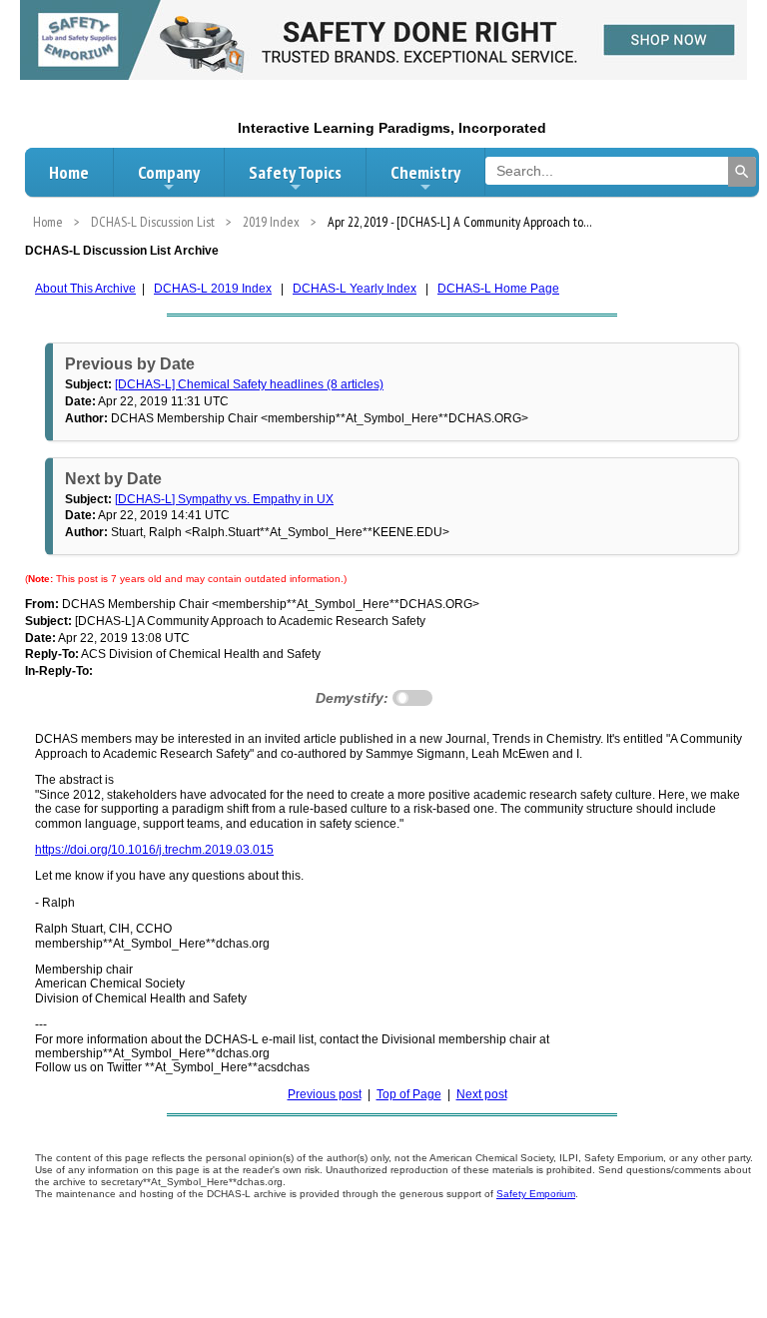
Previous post (325, 1094)
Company (169, 172)
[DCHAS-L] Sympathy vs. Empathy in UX (224, 499)
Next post (481, 1094)
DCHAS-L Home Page (498, 289)
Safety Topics (295, 172)
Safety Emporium (535, 1193)
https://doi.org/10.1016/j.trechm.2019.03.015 (154, 850)
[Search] (742, 172)
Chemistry (425, 172)
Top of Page (409, 1094)
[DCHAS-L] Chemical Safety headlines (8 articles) (249, 384)
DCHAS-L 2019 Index (213, 289)
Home (69, 172)
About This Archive (85, 289)
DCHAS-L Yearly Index (354, 289)
